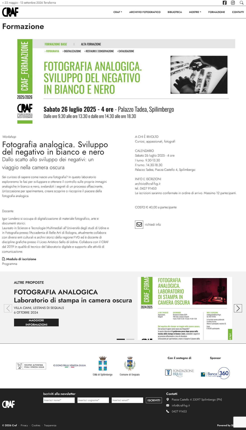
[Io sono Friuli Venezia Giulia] (69, 366)
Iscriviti (153, 400)
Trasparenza (50, 425)
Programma (9, 263)
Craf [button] (116, 12)
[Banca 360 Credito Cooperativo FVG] (215, 373)
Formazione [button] (216, 12)
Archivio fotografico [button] (144, 12)
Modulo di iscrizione (21, 259)
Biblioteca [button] (175, 12)
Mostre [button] (194, 12)
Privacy (24, 425)
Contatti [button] (238, 12)
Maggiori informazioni (36, 322)
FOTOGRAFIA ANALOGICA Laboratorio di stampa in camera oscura (73, 296)
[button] (121, 339)
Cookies (36, 425)
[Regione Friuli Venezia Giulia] (31, 366)
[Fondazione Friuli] (179, 373)
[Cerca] (241, 3)
